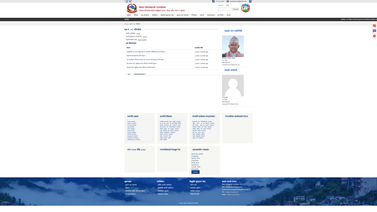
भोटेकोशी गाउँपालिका (131, 134)
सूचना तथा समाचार (182, 15)
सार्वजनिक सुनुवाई (163, 191)
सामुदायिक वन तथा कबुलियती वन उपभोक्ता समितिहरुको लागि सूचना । (146, 52)
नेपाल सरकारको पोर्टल (165, 136)
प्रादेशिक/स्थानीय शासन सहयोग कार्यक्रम (170, 121)
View (130, 74)
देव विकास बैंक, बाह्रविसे (197, 167)
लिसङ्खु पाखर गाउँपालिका (133, 138)
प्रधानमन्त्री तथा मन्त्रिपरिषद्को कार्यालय (170, 127)
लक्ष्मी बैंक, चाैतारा (195, 154)
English (220, 5)
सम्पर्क (228, 15)
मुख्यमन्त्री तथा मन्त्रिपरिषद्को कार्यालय (202, 121)
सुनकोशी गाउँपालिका (131, 132)
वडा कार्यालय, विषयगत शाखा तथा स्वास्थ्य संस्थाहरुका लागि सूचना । (146, 59)
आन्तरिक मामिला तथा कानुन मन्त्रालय (202, 127)
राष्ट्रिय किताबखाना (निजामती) (167, 132)
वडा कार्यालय (145, 15)
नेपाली (227, 5)
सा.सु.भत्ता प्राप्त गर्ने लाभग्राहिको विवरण (170, 123)
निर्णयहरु (194, 15)
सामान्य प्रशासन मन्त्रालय (166, 134)
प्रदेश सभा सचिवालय (198, 138)
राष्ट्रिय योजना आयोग (165, 138)
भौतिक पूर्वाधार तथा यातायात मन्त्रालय (169, 129)
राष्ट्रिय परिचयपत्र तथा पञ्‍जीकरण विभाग (170, 125)
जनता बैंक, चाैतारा (195, 162)
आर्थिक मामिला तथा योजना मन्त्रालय (202, 129)
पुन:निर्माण (220, 15)
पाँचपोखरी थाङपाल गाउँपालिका (133, 139)
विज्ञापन (127, 188)
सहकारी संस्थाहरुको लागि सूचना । (136, 56)
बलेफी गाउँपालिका (131, 129)
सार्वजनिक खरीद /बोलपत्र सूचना (135, 191)
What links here (139, 74)
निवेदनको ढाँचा (194, 194)
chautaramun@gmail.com (234, 187)
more (195, 172)
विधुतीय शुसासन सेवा (167, 15)
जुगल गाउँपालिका (131, 127)
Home (126, 24)
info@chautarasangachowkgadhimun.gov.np (236, 189)
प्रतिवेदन (155, 15)
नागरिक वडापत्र (195, 191)
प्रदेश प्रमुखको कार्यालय (199, 134)
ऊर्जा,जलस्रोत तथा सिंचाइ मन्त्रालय (169, 130)
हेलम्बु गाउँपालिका (131, 130)
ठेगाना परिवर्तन (163, 139)
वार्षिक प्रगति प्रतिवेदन (165, 185)
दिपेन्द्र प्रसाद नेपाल (228, 58)
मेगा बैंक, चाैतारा (195, 158)
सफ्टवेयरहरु (211, 15)
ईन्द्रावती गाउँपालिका (131, 125)
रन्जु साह (225, 97)
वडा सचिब (224, 99)
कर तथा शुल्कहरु (130, 194)
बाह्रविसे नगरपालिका (131, 123)
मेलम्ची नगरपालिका (131, 121)
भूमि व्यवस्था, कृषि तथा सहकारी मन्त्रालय (203, 125)
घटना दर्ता (193, 185)
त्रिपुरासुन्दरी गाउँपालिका (132, 136)
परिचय (136, 15)
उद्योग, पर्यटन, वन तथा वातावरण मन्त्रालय (203, 123)
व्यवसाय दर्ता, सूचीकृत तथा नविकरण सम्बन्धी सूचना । (142, 67)
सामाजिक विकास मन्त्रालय (199, 130)
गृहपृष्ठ (129, 15)
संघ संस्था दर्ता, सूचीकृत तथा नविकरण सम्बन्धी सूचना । (142, 63)
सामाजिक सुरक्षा (195, 188)
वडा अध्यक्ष (225, 60)
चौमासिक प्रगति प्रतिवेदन (165, 188)
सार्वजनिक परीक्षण (163, 194)
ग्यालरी (202, 15)
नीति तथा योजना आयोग (198, 132)
